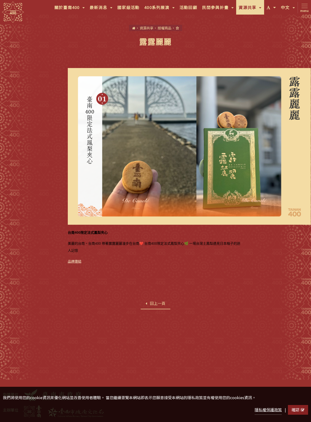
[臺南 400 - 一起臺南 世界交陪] (13, 12)
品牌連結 (74, 261)
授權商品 (164, 27)
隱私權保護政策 (268, 410)
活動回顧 (188, 7)
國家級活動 (128, 7)
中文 (289, 9)
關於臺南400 (70, 9)
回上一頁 (157, 303)
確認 (295, 410)
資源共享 (251, 9)
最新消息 (102, 9)
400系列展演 (160, 9)
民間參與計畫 (219, 9)
